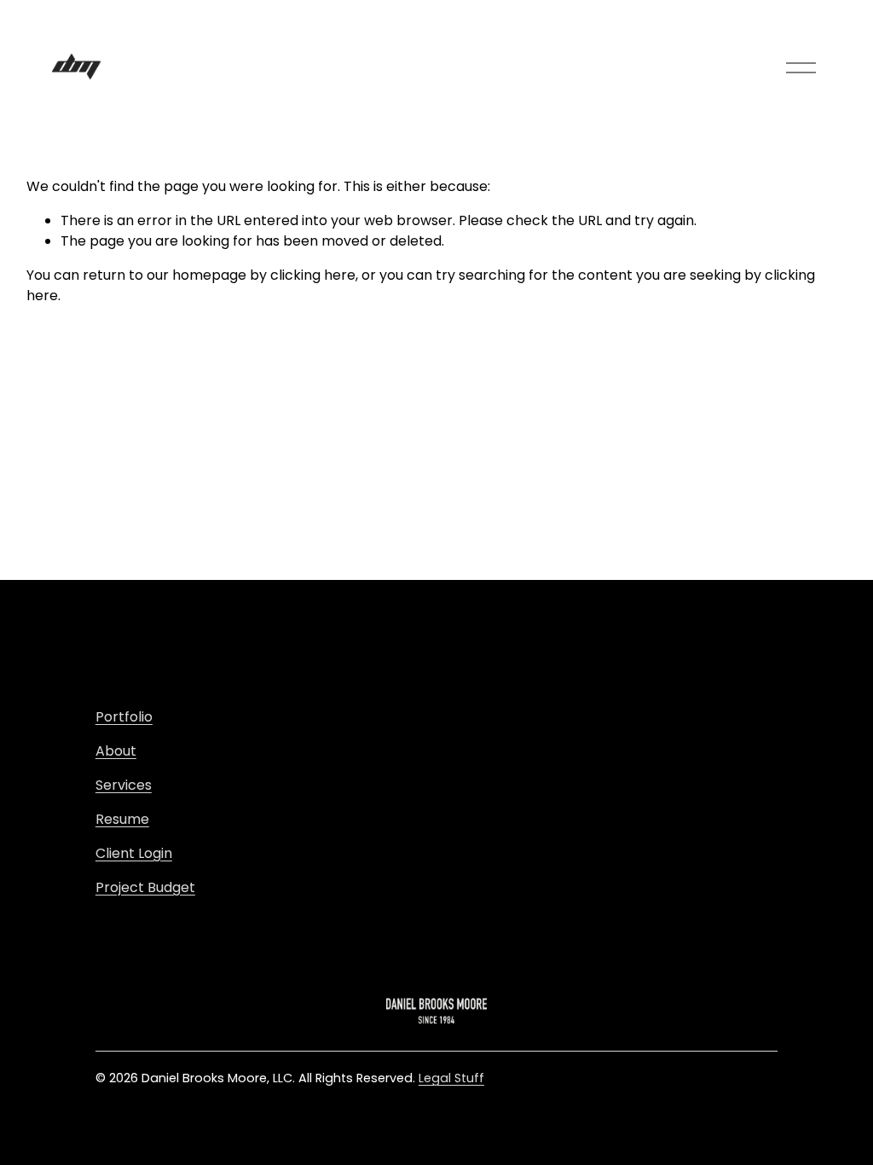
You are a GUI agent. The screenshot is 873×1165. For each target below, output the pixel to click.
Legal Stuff (451, 1078)
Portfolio (124, 717)
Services (123, 785)
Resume (122, 819)
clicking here (313, 275)
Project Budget (145, 887)
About (115, 751)
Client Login (133, 853)
